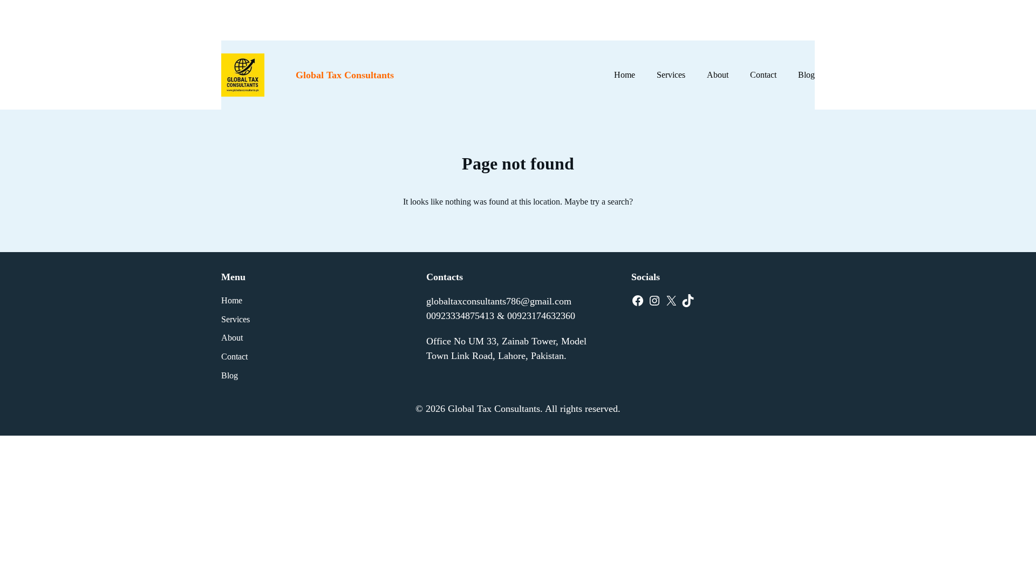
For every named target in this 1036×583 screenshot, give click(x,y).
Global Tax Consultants (345, 75)
